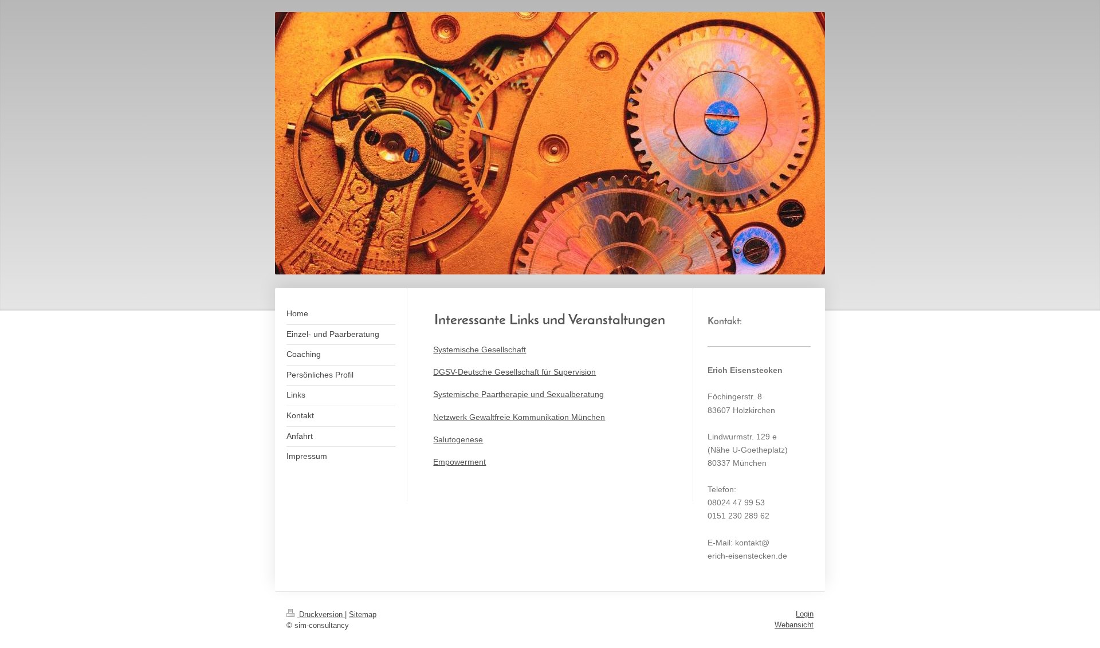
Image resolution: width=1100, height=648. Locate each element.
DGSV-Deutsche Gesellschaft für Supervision (514, 371)
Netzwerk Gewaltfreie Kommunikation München (519, 417)
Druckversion (321, 614)
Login (805, 614)
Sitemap (362, 614)
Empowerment (459, 461)
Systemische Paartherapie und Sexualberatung (518, 394)
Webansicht (794, 624)
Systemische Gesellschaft (479, 349)
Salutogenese (458, 439)
